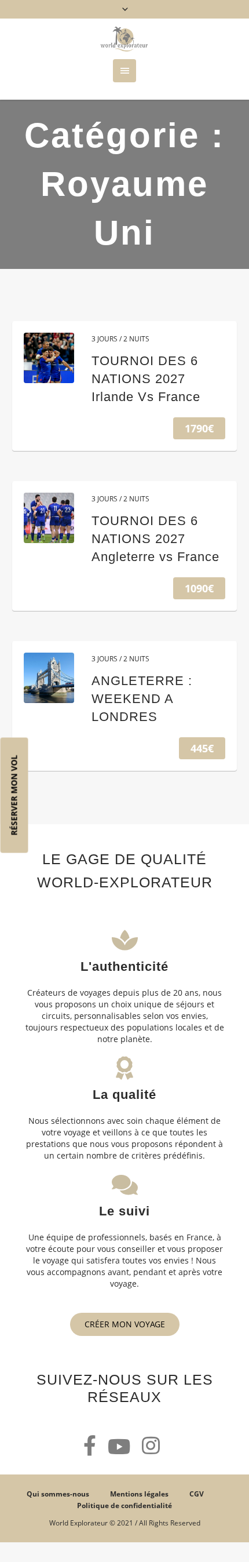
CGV (196, 1494)
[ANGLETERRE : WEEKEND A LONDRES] (49, 678)
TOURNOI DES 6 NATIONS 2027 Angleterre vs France (155, 539)
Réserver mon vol (14, 795)
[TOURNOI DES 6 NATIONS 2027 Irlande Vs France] (49, 358)
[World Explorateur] (124, 38)
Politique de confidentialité (124, 1505)
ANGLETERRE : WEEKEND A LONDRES (141, 698)
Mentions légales (139, 1494)
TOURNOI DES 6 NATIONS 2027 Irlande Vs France (145, 379)
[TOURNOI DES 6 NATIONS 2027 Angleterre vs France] (49, 518)
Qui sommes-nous (58, 1494)
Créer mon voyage (125, 1324)
